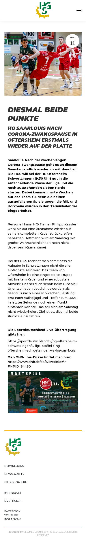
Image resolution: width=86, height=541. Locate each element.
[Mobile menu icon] (79, 10)
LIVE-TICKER (13, 500)
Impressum (12, 492)
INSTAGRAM (12, 519)
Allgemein (15, 36)
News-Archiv (14, 474)
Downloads (14, 466)
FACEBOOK (12, 511)
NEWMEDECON (32, 531)
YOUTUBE (11, 515)
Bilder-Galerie (16, 482)
